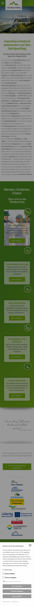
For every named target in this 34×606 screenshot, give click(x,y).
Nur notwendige (17, 586)
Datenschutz (6, 601)
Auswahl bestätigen (17, 591)
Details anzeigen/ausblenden (13, 581)
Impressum (15, 601)
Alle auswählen (17, 596)
